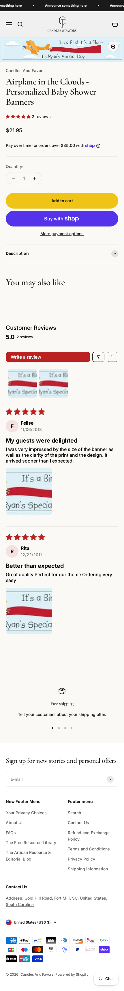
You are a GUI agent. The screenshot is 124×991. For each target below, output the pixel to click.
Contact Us (78, 822)
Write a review (26, 357)
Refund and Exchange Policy (89, 835)
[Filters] (98, 357)
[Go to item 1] (22, 383)
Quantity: (14, 166)
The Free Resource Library (31, 842)
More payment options (62, 233)
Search (74, 812)
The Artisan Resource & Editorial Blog (28, 855)
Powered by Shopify (72, 974)
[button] (19, 116)
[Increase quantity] (34, 178)
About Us (15, 822)
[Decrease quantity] (13, 178)
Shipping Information (88, 868)
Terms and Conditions (89, 848)
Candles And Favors (25, 70)
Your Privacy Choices (26, 812)
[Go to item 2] (53, 383)
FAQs (11, 832)
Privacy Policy (81, 858)
